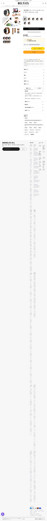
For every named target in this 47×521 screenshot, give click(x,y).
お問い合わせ (44, 169)
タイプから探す (31, 145)
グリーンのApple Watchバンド (31, 313)
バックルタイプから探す (31, 452)
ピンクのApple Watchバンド (31, 320)
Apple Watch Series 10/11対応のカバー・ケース (36, 191)
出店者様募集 (44, 162)
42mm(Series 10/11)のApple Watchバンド (36, 167)
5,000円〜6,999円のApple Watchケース (31, 234)
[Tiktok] (42, 519)
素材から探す (35, 211)
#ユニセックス (31, 132)
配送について (28, 88)
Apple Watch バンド (31, 149)
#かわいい (26, 129)
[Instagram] (38, 519)
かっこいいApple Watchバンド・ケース (35, 427)
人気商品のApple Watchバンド (44, 147)
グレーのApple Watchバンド (31, 374)
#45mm (30, 127)
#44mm (26, 127)
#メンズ (26, 132)
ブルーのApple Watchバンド (31, 300)
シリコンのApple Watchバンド (35, 229)
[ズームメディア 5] (6, 30)
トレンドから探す (35, 452)
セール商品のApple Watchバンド (31, 269)
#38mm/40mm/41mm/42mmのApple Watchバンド (33, 120)
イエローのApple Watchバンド (31, 306)
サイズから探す (35, 145)
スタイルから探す (35, 386)
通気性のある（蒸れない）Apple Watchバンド (35, 293)
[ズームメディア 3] (6, 21)
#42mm (35, 122)
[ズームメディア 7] (6, 40)
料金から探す (31, 211)
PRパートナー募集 (40, 165)
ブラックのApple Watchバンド (31, 286)
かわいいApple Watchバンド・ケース (35, 417)
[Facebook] (36, 519)
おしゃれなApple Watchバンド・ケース (35, 436)
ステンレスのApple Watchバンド (35, 236)
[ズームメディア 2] (15, 12)
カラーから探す (31, 274)
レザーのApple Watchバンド (35, 215)
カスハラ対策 (40, 162)
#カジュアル (32, 129)
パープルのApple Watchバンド (31, 333)
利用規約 (23, 518)
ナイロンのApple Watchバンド (35, 222)
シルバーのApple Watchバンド (31, 360)
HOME (40, 145)
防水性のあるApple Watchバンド (35, 278)
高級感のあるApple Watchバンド (35, 301)
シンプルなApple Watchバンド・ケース (35, 445)
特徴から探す (35, 273)
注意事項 (39, 88)
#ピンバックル (38, 129)
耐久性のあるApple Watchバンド (35, 285)
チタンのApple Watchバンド (35, 242)
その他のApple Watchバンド (35, 255)
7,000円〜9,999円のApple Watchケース (31, 243)
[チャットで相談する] (2, 514)
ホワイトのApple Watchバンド (31, 279)
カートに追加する (38, 48)
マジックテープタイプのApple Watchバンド (31, 498)
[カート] (45, 3)
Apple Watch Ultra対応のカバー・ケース (36, 195)
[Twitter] (44, 519)
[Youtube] (40, 519)
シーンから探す (31, 386)
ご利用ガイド (44, 158)
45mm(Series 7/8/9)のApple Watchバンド (36, 177)
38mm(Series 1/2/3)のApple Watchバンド (36, 149)
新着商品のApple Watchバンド (40, 153)
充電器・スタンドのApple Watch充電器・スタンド (31, 169)
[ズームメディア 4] (15, 21)
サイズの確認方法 (40, 158)
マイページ (44, 152)
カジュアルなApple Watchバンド (31, 423)
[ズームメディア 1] (6, 12)
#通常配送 (32, 134)
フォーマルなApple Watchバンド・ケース (31, 431)
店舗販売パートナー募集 (44, 166)
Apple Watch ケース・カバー (31, 155)
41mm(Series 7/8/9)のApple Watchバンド (36, 159)
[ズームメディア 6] (15, 30)
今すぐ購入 (34, 52)
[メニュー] (1, 3)
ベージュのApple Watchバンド (31, 354)
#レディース (27, 134)
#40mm (26, 122)
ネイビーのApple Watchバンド (31, 340)
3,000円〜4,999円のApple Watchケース (31, 224)
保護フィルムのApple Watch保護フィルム (31, 188)
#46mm (35, 127)
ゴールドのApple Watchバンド (31, 367)
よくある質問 (40, 169)
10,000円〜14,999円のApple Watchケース (31, 252)
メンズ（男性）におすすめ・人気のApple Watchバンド (35, 393)
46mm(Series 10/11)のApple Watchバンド (36, 181)
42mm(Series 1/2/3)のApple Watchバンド (36, 163)
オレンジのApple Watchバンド (31, 327)
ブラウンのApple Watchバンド (31, 347)
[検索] (4, 3)
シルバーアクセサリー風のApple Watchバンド (35, 469)
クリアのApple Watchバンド (31, 381)
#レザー (37, 132)
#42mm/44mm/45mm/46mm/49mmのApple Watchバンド (34, 125)
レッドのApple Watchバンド (31, 293)
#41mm (30, 122)
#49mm (39, 127)
